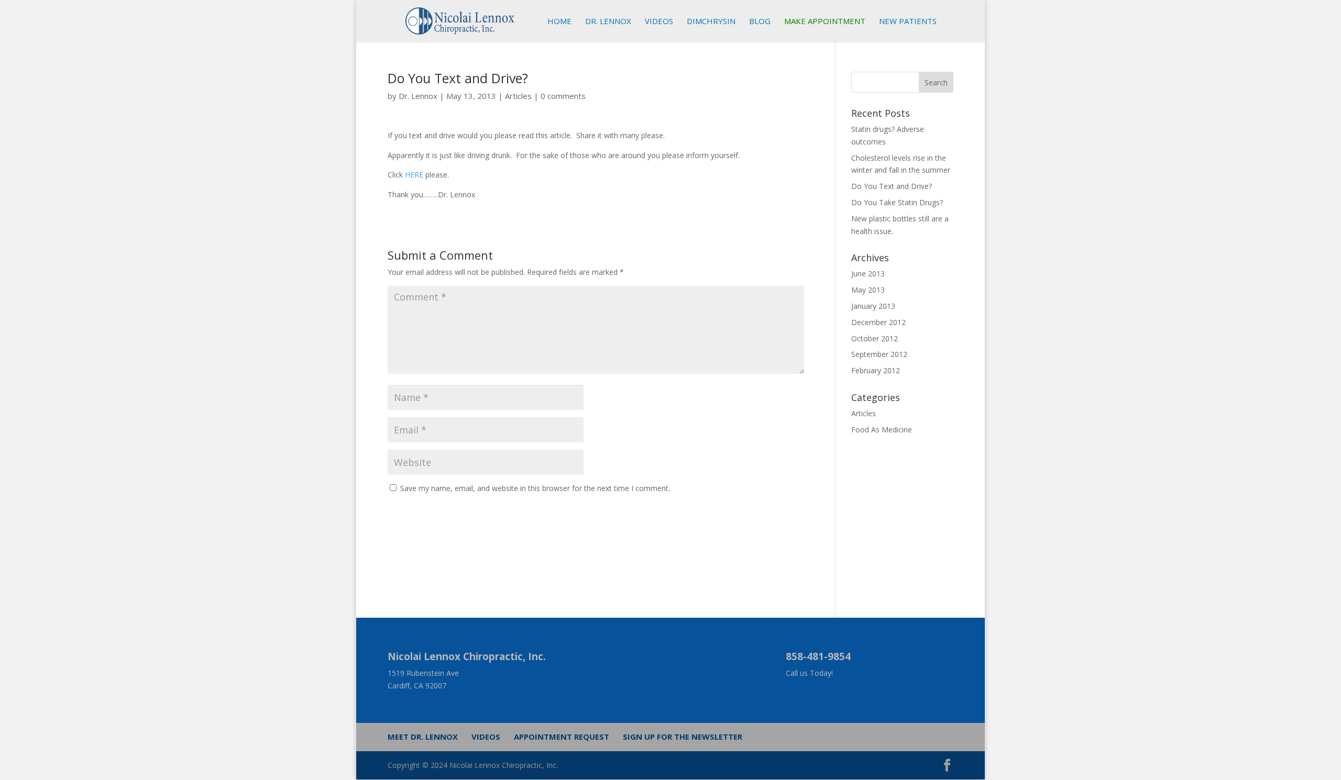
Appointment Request (561, 736)
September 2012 (879, 354)
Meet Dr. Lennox (423, 736)
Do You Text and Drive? (891, 186)
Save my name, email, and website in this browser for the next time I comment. (535, 488)
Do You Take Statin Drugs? (897, 202)
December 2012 (878, 322)
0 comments (563, 96)
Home (559, 21)
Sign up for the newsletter (682, 736)
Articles (518, 96)
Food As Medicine (881, 429)
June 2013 (868, 273)
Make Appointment (824, 21)
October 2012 (874, 338)
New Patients (908, 21)
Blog (760, 21)
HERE (414, 175)
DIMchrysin (711, 21)
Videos (659, 21)
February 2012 (875, 370)
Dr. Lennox (608, 21)
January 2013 (873, 306)
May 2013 (868, 290)
